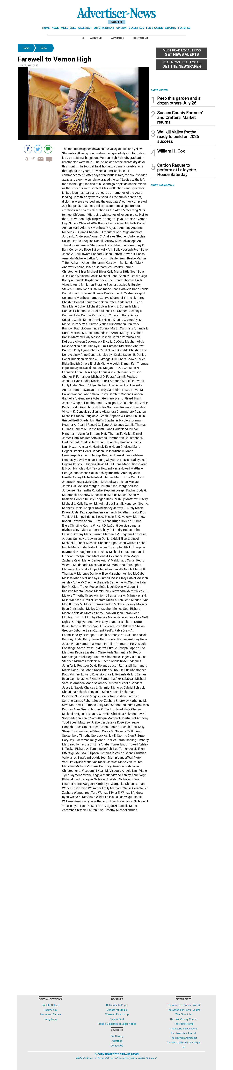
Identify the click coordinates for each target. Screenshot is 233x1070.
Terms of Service (106, 1058)
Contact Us (140, 38)
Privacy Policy (123, 1058)
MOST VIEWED (159, 90)
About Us (96, 38)
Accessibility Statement (144, 1058)
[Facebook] (28, 149)
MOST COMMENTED (162, 185)
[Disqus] (83, 860)
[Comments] (48, 149)
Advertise (117, 38)
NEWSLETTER (187, 4)
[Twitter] (38, 149)
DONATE (207, 4)
